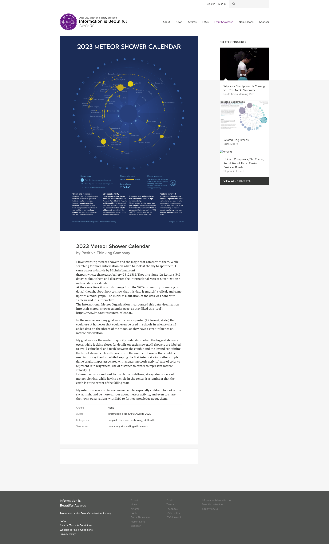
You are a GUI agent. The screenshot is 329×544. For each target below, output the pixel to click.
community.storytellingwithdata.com (128, 426)
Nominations (246, 22)
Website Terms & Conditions (76, 529)
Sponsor (264, 22)
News (179, 22)
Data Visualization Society (96, 513)
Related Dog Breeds (236, 140)
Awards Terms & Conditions (76, 525)
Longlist (112, 420)
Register (210, 4)
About (166, 22)
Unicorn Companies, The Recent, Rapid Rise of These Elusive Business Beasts (244, 163)
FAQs (205, 22)
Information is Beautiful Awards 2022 (129, 413)
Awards (192, 22)
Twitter (62, 3)
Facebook (68, 3)
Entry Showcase (223, 22)
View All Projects (235, 181)
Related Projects (233, 42)
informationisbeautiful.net (217, 500)
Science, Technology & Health (137, 420)
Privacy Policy (68, 534)
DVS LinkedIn (174, 517)
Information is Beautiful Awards (93, 21)
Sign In (222, 4)
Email (169, 500)
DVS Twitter (173, 513)
